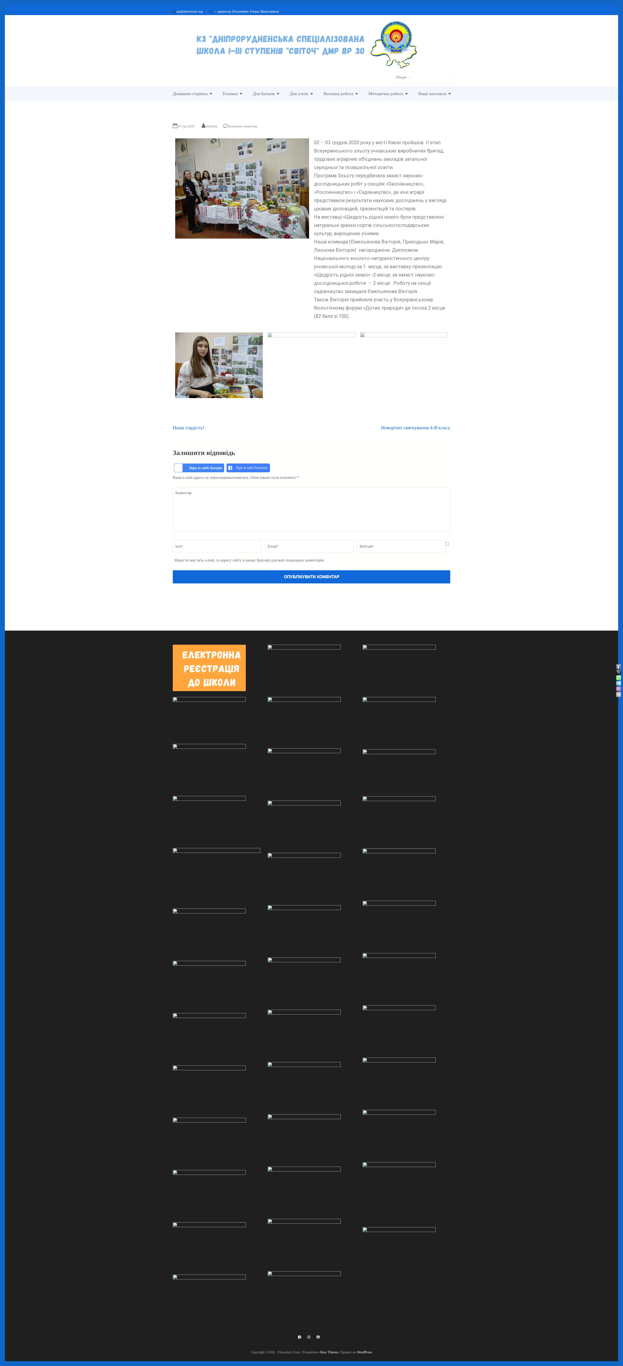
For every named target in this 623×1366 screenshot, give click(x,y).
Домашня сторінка (190, 93)
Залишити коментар (242, 126)
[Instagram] (308, 1337)
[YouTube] (318, 1337)
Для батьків (264, 93)
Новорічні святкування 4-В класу (415, 427)
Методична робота (385, 93)
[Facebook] (299, 1337)
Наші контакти (432, 93)
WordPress (364, 1352)
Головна (230, 93)
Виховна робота (338, 93)
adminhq (211, 126)
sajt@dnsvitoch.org (189, 11)
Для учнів (299, 93)
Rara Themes (329, 1352)
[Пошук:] (419, 76)
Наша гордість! (188, 427)
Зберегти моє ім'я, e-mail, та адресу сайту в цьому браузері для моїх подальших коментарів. (249, 560)
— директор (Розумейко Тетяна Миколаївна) (246, 11)
